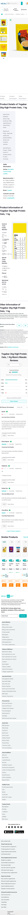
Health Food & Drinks (13, 347)
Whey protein (5, 624)
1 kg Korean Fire (19, 414)
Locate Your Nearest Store (8, 770)
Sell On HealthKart (6, 777)
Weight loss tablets (6, 860)
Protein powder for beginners (8, 846)
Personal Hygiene (6, 710)
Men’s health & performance (8, 883)
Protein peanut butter (7, 787)
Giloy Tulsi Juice (6, 683)
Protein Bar (5, 794)
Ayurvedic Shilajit (6, 681)
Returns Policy (5, 740)
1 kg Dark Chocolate (19, 444)
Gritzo (3, 814)
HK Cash (4, 762)
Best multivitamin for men (8, 654)
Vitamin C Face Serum (7, 696)
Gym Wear (3, 907)
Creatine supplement (7, 639)
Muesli (3, 792)
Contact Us (5, 730)
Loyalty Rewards (6, 760)
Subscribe (23, 616)
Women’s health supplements (8, 881)
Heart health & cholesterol (7, 862)
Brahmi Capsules (6, 686)
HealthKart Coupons (7, 765)
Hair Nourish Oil (6, 713)
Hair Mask (4, 715)
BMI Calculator (5, 725)
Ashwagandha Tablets (7, 678)
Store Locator (5, 735)
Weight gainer (5, 637)
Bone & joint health (6, 865)
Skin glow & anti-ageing (7, 870)
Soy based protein (5, 854)
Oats (3, 789)
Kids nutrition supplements (8, 878)
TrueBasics (5, 811)
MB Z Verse (5, 819)
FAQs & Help (5, 728)
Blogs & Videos (5, 780)
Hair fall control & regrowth (8, 867)
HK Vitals (4, 809)
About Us (4, 755)
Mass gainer (5, 634)
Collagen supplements (7, 671)
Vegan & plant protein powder (8, 851)
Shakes (4, 799)
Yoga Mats (4, 902)
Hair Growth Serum (7, 706)
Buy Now (4, 585)
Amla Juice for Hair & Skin (8, 688)
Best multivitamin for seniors (9, 659)
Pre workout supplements (8, 644)
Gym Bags (3, 904)
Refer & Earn (5, 757)
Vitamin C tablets (6, 666)
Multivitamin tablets (7, 651)
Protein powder (6, 632)
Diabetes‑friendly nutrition (8, 888)
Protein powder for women (8, 849)
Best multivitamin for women (9, 656)
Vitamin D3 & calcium (7, 669)
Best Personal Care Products (9, 718)
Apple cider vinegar (7, 797)
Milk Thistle (5, 693)
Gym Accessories (5, 894)
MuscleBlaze (5, 806)
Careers (4, 772)
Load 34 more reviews (13, 531)
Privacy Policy (5, 743)
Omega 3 (4, 661)
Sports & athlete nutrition (7, 886)
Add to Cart (11, 581)
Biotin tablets (5, 664)
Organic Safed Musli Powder (9, 691)
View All (25, 537)
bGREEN (4, 816)
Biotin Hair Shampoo (7, 703)
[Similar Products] (4, 548)
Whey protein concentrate (8, 629)
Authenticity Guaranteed (8, 767)
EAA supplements (6, 642)
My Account (5, 733)
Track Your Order (6, 745)
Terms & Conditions (7, 748)
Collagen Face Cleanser (8, 708)
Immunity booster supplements (9, 872)
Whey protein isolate (7, 627)
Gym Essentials (5, 899)
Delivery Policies (6, 738)
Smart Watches (5, 897)
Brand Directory (6, 775)
